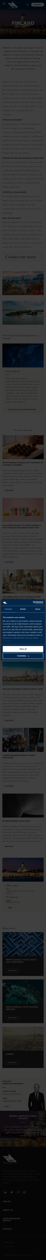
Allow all (23, 649)
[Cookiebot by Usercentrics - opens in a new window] (33, 602)
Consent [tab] (8, 609)
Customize (21, 656)
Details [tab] (23, 609)
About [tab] (37, 609)
